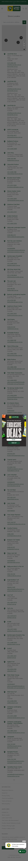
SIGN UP (14, 443)
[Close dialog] (24, 416)
